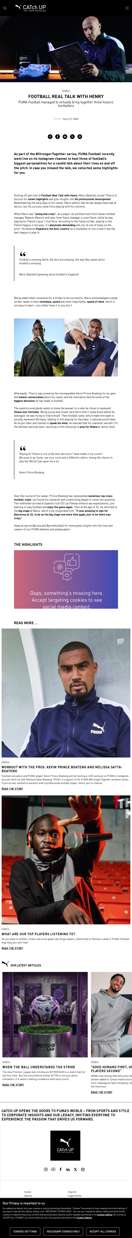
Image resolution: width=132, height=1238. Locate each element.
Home (27, 1191)
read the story (12, 788)
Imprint (72, 1191)
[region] (66, 1218)
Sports (66, 91)
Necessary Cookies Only (63, 1231)
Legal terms (74, 1195)
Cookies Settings (25, 1231)
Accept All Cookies (103, 1231)
